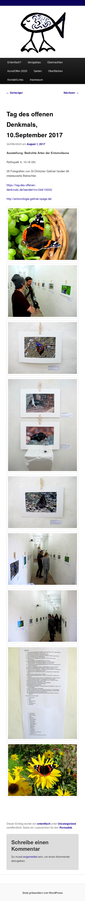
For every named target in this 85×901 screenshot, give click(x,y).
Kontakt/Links (15, 79)
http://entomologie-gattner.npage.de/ (29, 199)
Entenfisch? (14, 62)
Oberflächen (55, 71)
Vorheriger (15, 93)
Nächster (71, 93)
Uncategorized (67, 824)
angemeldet (30, 856)
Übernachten (55, 62)
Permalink (66, 827)
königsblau (34, 62)
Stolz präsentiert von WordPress (42, 893)
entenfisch (43, 824)
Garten (38, 71)
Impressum (36, 79)
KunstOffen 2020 (17, 71)
